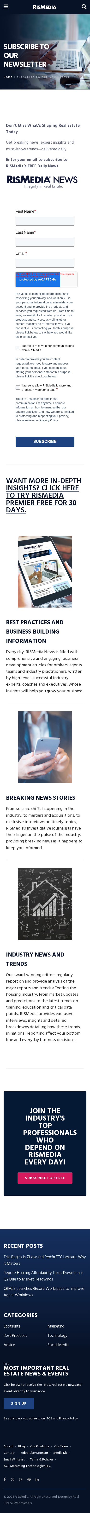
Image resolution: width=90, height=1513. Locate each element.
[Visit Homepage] (45, 7)
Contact (10, 1453)
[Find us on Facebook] (5, 1479)
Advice (9, 1345)
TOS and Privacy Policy (62, 1418)
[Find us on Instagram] (21, 1479)
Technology (57, 1336)
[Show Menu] (6, 7)
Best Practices (15, 1336)
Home (8, 77)
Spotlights (12, 1326)
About (8, 1446)
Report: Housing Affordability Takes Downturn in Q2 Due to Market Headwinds (43, 1276)
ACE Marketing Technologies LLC (27, 1466)
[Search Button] (84, 7)
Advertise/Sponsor (34, 1453)
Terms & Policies (41, 1459)
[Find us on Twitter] (12, 1479)
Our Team (61, 1446)
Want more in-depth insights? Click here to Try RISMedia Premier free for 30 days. (44, 496)
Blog (21, 1446)
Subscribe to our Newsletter (43, 77)
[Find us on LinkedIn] (37, 1479)
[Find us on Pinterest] (29, 1479)
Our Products (39, 1446)
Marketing (56, 1326)
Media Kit (60, 1453)
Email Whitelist (14, 1459)
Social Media (58, 1345)
